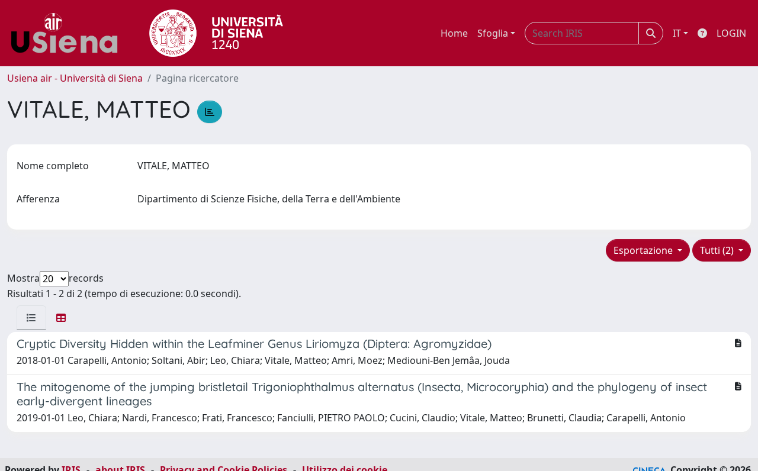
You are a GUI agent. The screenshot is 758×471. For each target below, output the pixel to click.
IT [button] (677, 33)
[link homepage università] (216, 33)
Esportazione (644, 250)
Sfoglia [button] (492, 33)
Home (454, 33)
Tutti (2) (718, 250)
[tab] (31, 317)
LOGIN (731, 33)
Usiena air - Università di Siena (75, 78)
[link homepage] (68, 33)
